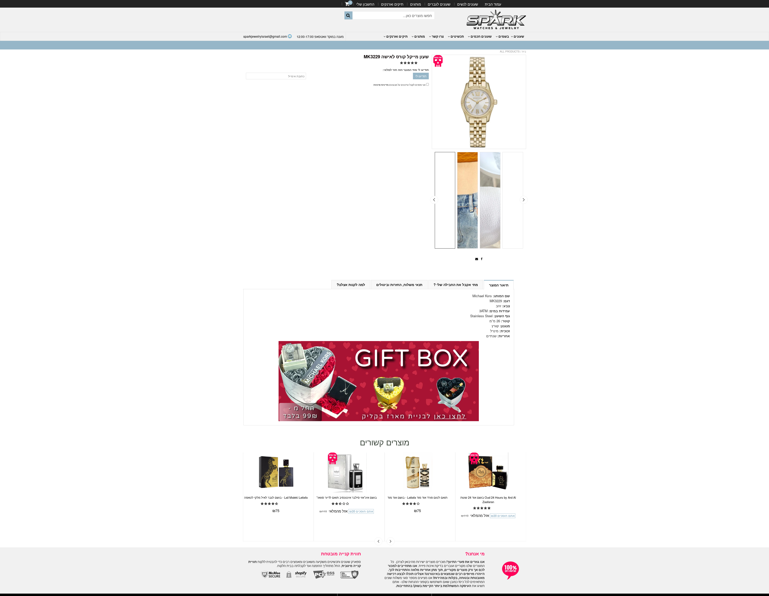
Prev (434, 200)
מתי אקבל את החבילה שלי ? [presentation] (456, 284)
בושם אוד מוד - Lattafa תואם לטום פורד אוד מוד (493, 497)
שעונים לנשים (467, 4)
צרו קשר (437, 36)
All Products (510, 51)
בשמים (503, 36)
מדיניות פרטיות (381, 84)
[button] (409, 63)
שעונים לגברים (439, 4)
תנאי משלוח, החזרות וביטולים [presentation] (399, 284)
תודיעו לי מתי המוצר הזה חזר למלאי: (406, 70)
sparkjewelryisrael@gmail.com (265, 36)
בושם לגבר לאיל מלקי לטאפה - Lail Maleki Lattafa (351, 497)
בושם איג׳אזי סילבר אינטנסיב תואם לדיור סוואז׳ (422, 497)
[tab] (498, 284)
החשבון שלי (365, 4)
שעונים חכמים (481, 36)
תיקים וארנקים (392, 4)
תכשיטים (457, 36)
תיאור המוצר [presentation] (498, 285)
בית (524, 51)
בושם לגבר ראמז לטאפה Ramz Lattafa (280, 497)
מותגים (415, 4)
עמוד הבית (493, 4)
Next (524, 200)
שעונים (518, 36)
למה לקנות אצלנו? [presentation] (351, 284)
